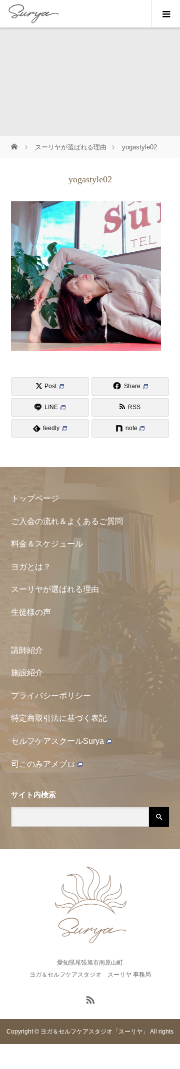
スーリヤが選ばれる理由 (55, 589)
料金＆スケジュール (47, 543)
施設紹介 (27, 672)
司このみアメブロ (43, 764)
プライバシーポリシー (51, 695)
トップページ (35, 498)
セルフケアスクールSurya (57, 741)
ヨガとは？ (31, 566)
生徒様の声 (31, 612)
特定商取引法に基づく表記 (59, 718)
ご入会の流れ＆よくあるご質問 (67, 521)
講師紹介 (27, 650)
